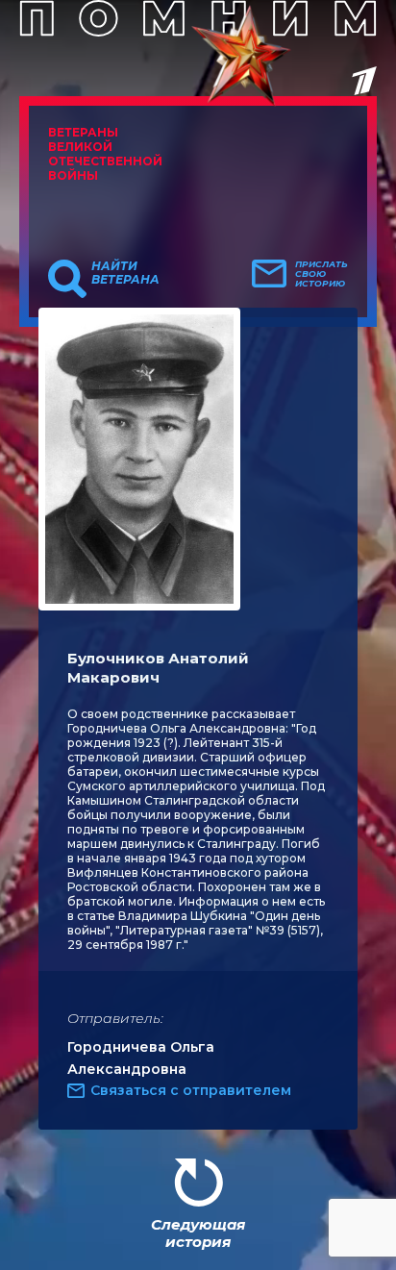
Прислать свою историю (321, 274)
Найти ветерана (125, 273)
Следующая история (198, 1233)
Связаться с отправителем (190, 1090)
